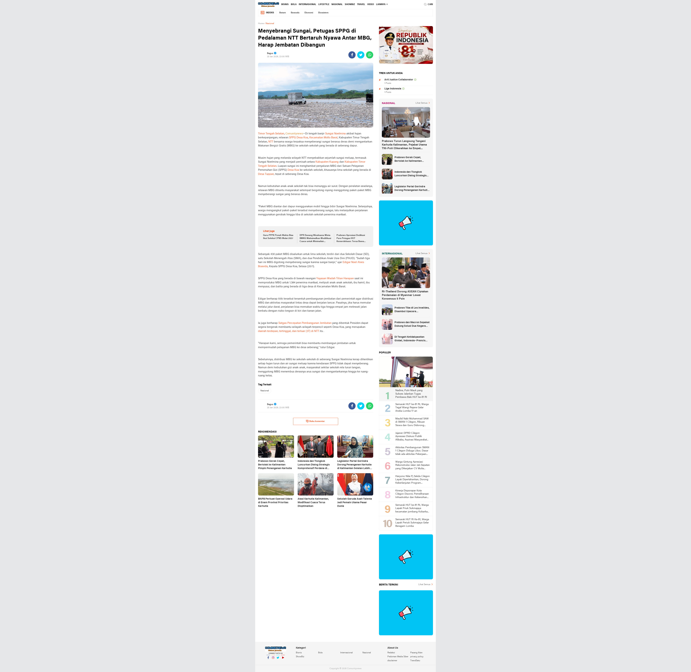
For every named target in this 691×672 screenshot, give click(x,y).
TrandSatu (415, 661)
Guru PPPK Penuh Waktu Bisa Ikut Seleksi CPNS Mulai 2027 (278, 236)
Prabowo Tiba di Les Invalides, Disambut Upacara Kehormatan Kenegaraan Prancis (412, 310)
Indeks (270, 13)
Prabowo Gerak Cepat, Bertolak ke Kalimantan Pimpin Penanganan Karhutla (411, 159)
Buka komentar (317, 421)
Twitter (278, 662)
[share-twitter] (360, 54)
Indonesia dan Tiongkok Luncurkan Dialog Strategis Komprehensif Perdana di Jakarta (410, 174)
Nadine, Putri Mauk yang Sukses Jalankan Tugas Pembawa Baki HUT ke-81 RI (411, 394)
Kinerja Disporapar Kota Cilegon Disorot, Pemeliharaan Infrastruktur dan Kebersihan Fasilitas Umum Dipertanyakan (412, 494)
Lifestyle (323, 4)
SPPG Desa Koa (298, 137)
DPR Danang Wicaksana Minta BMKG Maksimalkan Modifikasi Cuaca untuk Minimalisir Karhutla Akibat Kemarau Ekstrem (315, 238)
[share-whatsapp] (369, 54)
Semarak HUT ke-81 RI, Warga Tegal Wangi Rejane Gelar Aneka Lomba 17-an (412, 407)
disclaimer (392, 661)
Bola (294, 4)
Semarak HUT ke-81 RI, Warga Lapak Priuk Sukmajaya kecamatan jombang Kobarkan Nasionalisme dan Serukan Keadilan (412, 509)
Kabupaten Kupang (327, 161)
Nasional (337, 4)
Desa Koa (293, 170)
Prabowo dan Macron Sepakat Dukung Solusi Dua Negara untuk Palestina (412, 324)
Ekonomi (308, 13)
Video (370, 4)
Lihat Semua (421, 103)
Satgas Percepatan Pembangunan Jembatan (304, 323)
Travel (361, 4)
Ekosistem (323, 13)
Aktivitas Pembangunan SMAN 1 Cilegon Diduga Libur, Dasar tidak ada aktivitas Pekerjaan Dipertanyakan (412, 451)
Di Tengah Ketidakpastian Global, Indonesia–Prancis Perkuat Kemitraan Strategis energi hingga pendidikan (411, 339)
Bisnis (285, 4)
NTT (270, 141)
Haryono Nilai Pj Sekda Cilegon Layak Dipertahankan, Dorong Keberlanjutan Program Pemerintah (412, 480)
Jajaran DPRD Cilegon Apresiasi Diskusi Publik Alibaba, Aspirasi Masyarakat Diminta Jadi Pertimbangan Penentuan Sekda (411, 437)
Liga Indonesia (392, 88)
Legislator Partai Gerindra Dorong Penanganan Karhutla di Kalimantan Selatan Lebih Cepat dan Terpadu (411, 188)
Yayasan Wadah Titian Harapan (335, 278)
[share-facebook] (352, 54)
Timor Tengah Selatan (271, 133)
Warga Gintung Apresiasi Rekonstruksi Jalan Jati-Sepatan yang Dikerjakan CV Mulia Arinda (412, 465)
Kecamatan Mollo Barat (323, 137)
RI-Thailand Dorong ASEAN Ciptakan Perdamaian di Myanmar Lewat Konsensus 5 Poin (405, 295)
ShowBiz (350, 4)
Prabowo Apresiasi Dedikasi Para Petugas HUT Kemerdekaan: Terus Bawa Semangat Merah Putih (351, 238)
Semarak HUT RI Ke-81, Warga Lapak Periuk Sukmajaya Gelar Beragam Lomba (412, 523)
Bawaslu (295, 13)
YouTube (283, 662)
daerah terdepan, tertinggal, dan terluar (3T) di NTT (288, 331)
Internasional (307, 4)
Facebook (268, 662)
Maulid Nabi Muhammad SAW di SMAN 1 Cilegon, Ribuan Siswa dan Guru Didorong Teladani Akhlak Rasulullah (412, 422)
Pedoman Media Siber (397, 657)
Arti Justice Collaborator (398, 79)
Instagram (273, 662)
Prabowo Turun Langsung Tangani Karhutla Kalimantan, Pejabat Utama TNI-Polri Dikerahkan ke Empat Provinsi (404, 145)
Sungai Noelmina (335, 133)
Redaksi (391, 653)
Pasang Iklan (416, 653)
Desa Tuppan (266, 174)
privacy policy (416, 657)
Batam (282, 13)
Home (261, 23)
